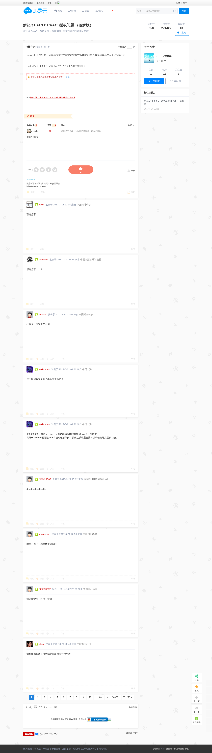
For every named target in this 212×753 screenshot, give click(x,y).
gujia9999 (164, 56)
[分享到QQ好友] (48, 169)
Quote (45, 707)
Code (50, 707)
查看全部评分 (33, 137)
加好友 (156, 81)
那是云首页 (28, 3)
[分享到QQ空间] (55, 169)
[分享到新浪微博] (42, 169)
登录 (185, 2)
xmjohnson (44, 534)
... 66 (99, 697)
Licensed (170, 749)
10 (90, 697)
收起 (130, 125)
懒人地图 (27, 749)
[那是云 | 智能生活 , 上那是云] (35, 15)
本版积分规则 (132, 733)
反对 (52, 359)
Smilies (55, 707)
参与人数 (32, 125)
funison (42, 314)
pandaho (43, 259)
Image (35, 707)
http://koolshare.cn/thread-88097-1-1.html (52, 97)
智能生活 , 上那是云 (61, 749)
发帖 (184, 11)
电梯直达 (122, 47)
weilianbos (44, 369)
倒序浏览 (56, 31)
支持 (42, 359)
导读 (86, 10)
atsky (41, 644)
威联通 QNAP (30, 31)
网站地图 (103, 749)
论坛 (100, 10)
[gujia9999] (149, 58)
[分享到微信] (36, 169)
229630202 (45, 589)
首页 (59, 10)
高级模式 (133, 707)
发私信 (177, 81)
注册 (178, 2)
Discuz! (156, 749)
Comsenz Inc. (182, 749)
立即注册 (83, 719)
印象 (43, 192)
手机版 (37, 749)
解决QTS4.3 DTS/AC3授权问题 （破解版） (58, 25)
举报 (133, 170)
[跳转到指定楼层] (133, 47)
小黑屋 (46, 749)
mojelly (34, 131)
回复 (68, 77)
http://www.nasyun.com (36, 186)
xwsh (41, 204)
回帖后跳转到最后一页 (48, 733)
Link (40, 707)
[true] (174, 11)
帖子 (139, 11)
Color (30, 707)
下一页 (126, 697)
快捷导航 (40, 3)
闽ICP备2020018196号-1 (84, 749)
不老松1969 (45, 479)
